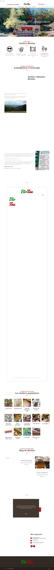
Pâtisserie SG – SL (36, 438)
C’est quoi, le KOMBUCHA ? (42, 472)
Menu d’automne (18, 424)
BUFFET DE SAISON (36, 409)
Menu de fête (36, 423)
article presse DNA (36, 377)
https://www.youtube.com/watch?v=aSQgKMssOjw (14, 168)
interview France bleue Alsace (19, 377)
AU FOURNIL (45, 423)
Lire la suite (26, 464)
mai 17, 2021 (42, 471)
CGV (13, 568)
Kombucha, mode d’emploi (26, 460)
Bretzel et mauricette (8, 424)
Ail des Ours (8, 408)
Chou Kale (27, 437)
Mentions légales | (10, 568)
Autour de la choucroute (8, 438)
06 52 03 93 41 (36, 540)
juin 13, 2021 (26, 459)
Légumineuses (18, 408)
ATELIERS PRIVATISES (27, 424)
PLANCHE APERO (17, 438)
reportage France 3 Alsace (29, 377)
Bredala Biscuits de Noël (27, 410)
